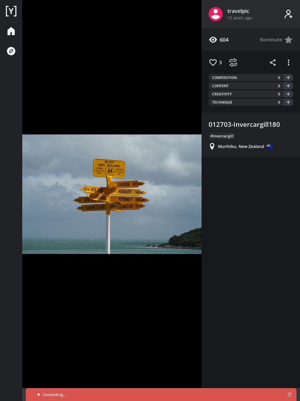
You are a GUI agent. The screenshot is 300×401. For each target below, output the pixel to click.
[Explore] (11, 51)
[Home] (11, 11)
